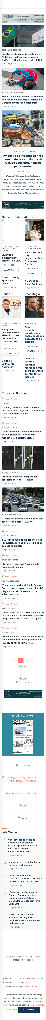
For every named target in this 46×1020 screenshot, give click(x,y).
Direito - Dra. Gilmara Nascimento (34, 247)
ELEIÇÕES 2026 (8, 632)
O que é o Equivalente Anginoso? (8, 363)
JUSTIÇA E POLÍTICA (10, 428)
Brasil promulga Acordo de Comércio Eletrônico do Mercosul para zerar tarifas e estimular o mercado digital (22, 57)
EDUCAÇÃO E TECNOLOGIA (12, 92)
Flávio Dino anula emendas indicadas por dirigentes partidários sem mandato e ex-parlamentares (22, 434)
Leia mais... (9, 270)
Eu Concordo (28, 1009)
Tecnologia (30, 323)
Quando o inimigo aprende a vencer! (11, 280)
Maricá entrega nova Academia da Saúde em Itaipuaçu (20, 565)
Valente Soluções (31, 986)
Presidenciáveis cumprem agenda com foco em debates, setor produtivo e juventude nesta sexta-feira (23, 639)
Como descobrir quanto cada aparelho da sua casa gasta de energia (34, 334)
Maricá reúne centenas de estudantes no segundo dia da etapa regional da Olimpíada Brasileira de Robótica (23, 99)
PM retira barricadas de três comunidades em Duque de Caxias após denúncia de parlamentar (23, 161)
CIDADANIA (6, 403)
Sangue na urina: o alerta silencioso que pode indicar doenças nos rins (10, 337)
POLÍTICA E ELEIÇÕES (10, 536)
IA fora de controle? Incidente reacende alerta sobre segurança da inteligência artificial (34, 367)
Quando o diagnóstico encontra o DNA (11, 257)
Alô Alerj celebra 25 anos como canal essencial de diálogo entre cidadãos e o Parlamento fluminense (23, 410)
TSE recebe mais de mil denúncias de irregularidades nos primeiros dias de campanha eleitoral (22, 542)
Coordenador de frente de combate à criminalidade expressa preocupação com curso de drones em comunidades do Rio (22, 845)
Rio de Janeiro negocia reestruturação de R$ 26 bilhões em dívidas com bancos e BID (25, 878)
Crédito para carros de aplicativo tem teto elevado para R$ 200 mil (22, 520)
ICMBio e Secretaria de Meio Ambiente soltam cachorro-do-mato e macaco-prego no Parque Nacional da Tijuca (23, 615)
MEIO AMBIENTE (8, 608)
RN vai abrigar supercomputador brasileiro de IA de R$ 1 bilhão (19, 478)
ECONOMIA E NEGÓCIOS (11, 50)
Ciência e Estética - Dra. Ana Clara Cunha (11, 248)
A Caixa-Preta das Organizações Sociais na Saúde (33, 258)
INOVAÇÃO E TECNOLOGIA (12, 473)
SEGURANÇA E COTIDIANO (23, 151)
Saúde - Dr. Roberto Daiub (11, 324)
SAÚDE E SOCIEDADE (10, 560)
